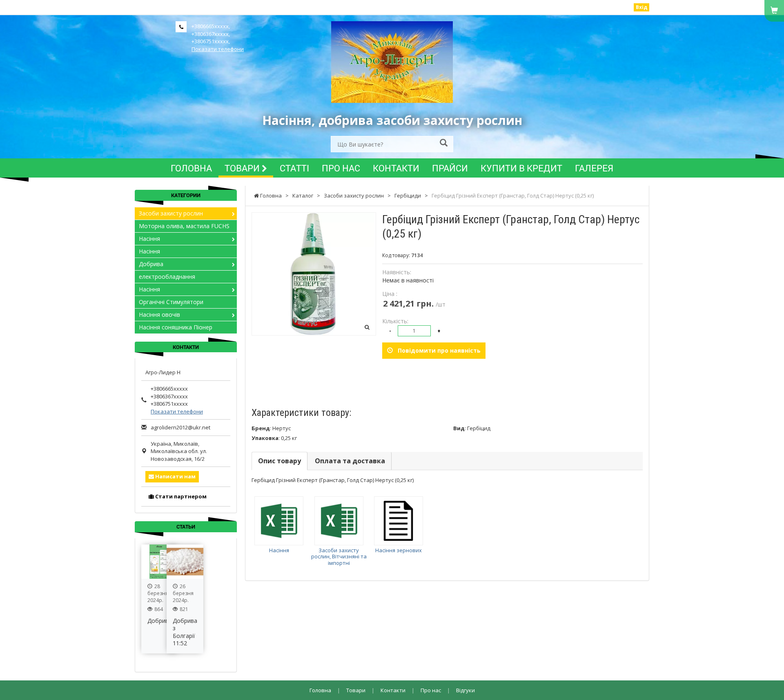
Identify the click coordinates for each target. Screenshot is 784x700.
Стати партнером (180, 496)
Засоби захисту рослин (171, 213)
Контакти (396, 168)
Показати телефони (218, 49)
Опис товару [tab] (279, 460)
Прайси (450, 168)
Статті (294, 168)
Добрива (151, 264)
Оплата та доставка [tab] (350, 460)
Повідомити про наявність (437, 350)
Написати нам (175, 476)
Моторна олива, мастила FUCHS (184, 226)
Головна (191, 168)
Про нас (341, 168)
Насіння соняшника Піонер (175, 327)
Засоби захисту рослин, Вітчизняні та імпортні (339, 557)
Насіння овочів (159, 314)
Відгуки (465, 690)
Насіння (279, 550)
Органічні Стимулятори (171, 302)
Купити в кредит (521, 168)
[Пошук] (444, 143)
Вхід (641, 7)
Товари (243, 168)
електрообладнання (167, 276)
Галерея (594, 168)
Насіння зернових (398, 550)
